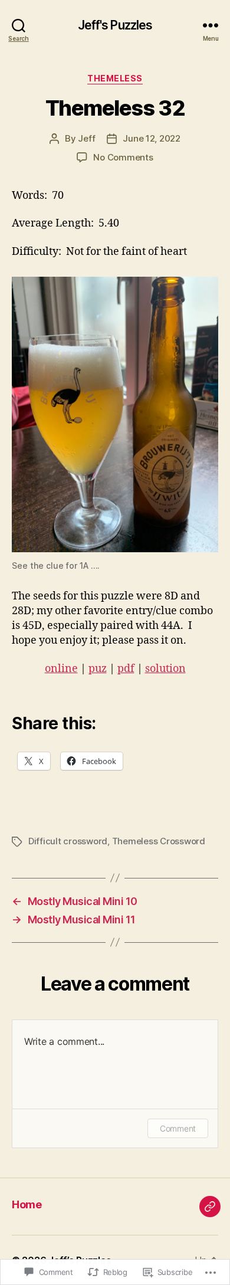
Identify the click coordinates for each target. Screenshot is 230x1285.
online (61, 669)
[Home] (210, 1206)
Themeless (115, 78)
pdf (125, 669)
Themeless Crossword (158, 841)
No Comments (123, 157)
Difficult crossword (67, 841)
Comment (178, 1128)
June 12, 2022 (151, 138)
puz (97, 669)
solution (165, 669)
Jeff (86, 138)
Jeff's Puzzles (115, 25)
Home (26, 1204)
